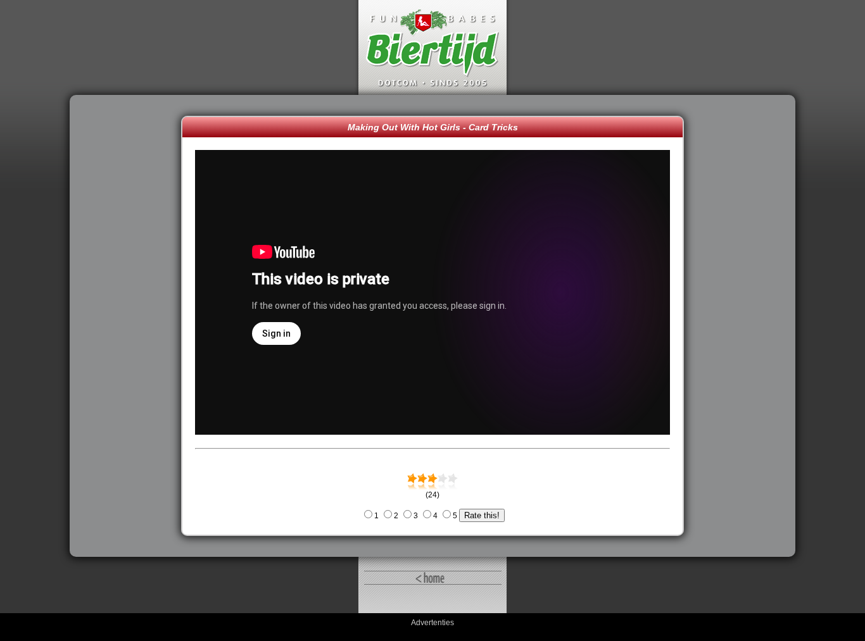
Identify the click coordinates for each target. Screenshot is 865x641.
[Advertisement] (129, 326)
